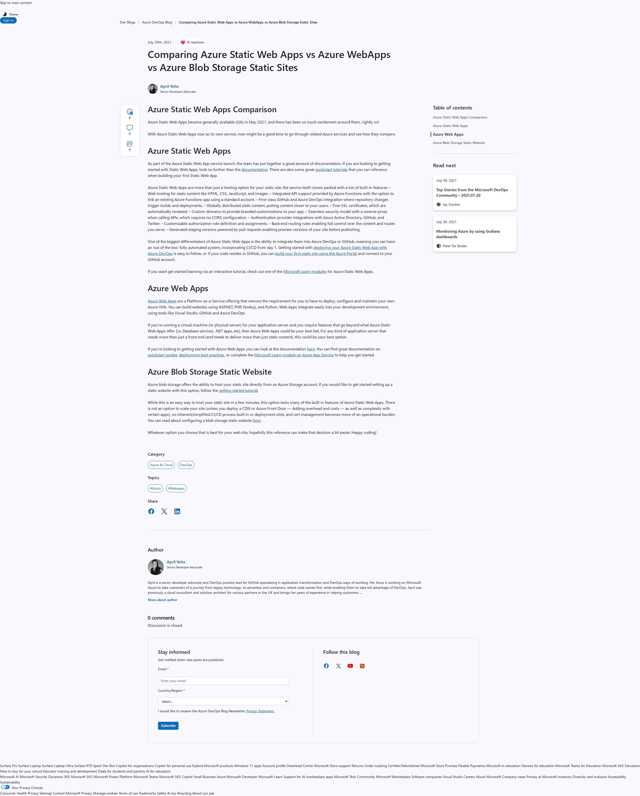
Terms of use (128, 793)
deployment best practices (201, 354)
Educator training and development (70, 771)
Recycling (184, 793)
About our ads (203, 793)
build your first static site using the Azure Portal (316, 253)
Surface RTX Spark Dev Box (94, 765)
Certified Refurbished (404, 765)
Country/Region (171, 690)
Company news (514, 776)
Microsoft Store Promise (438, 765)
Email (163, 669)
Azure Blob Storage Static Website (459, 142)
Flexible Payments (471, 765)
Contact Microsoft (66, 793)
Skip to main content (16, 2)
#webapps (176, 488)
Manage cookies (105, 793)
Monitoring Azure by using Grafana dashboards (468, 233)
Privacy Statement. (260, 711)
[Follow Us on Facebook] (326, 667)
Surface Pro (8, 765)
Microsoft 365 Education (621, 765)
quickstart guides (162, 354)
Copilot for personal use (173, 765)
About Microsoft (488, 776)
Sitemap (46, 793)
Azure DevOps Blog (157, 22)
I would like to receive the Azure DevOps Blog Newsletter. (216, 711)
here (311, 348)
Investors (565, 776)
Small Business (205, 776)
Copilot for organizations (135, 765)
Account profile (274, 765)
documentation (255, 169)
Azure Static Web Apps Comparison (460, 117)
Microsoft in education (503, 765)
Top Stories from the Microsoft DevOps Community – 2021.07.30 (472, 192)
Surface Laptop (29, 765)
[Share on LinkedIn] (177, 512)
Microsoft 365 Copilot (176, 776)
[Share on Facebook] (151, 512)
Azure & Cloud (161, 464)
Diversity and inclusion (590, 776)
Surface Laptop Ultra (57, 765)
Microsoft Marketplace (393, 776)
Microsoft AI (9, 776)
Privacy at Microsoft (541, 776)
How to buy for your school (21, 771)
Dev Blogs (127, 22)
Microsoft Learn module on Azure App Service (294, 354)
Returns (358, 765)
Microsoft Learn (270, 776)
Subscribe (168, 725)
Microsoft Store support (332, 765)
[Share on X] (164, 512)
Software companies (426, 776)
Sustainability (10, 782)
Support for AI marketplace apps (308, 776)
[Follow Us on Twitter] (338, 667)
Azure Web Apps (448, 134)
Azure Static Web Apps (450, 125)
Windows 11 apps (248, 765)
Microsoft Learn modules (304, 271)
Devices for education (538, 765)
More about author (162, 599)
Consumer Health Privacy (19, 793)
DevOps (186, 464)
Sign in (8, 20)
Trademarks (147, 793)
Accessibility (617, 776)
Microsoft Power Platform (113, 776)
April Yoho (169, 86)
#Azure (155, 488)
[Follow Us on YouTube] (350, 667)
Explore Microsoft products (212, 765)
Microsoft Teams (146, 776)
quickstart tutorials (331, 169)
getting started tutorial (238, 390)
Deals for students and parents (121, 771)
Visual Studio (452, 776)
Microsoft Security (33, 776)
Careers (469, 776)
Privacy (87, 793)
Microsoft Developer (242, 776)
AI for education (158, 771)
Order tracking (375, 765)
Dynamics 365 (59, 776)
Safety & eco (166, 793)
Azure (221, 776)
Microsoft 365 (81, 776)
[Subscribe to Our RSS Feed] (362, 667)
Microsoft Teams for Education (578, 765)
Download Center (299, 765)
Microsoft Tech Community (354, 776)
